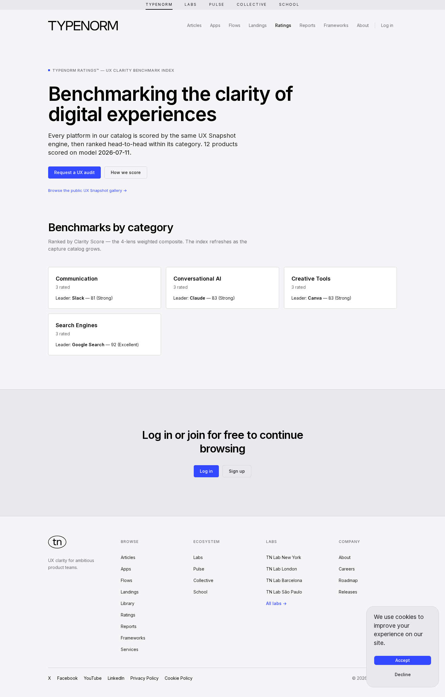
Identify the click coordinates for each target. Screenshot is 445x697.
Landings (258, 25)
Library (127, 603)
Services (129, 649)
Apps (215, 25)
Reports (307, 25)
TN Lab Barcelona (284, 580)
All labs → (276, 603)
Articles (194, 25)
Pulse (217, 4)
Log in (387, 25)
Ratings (283, 25)
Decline (403, 674)
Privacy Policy (144, 678)
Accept (402, 660)
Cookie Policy (179, 678)
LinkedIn (116, 678)
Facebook (67, 678)
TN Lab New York (283, 557)
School (289, 4)
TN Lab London (281, 568)
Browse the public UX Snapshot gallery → (87, 190)
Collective (252, 4)
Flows (234, 25)
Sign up (237, 471)
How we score (126, 172)
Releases (348, 591)
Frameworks (336, 25)
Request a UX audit (74, 172)
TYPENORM (159, 4)
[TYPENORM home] (83, 26)
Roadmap (348, 580)
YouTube (93, 678)
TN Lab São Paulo (284, 591)
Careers (347, 568)
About (363, 25)
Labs (191, 4)
